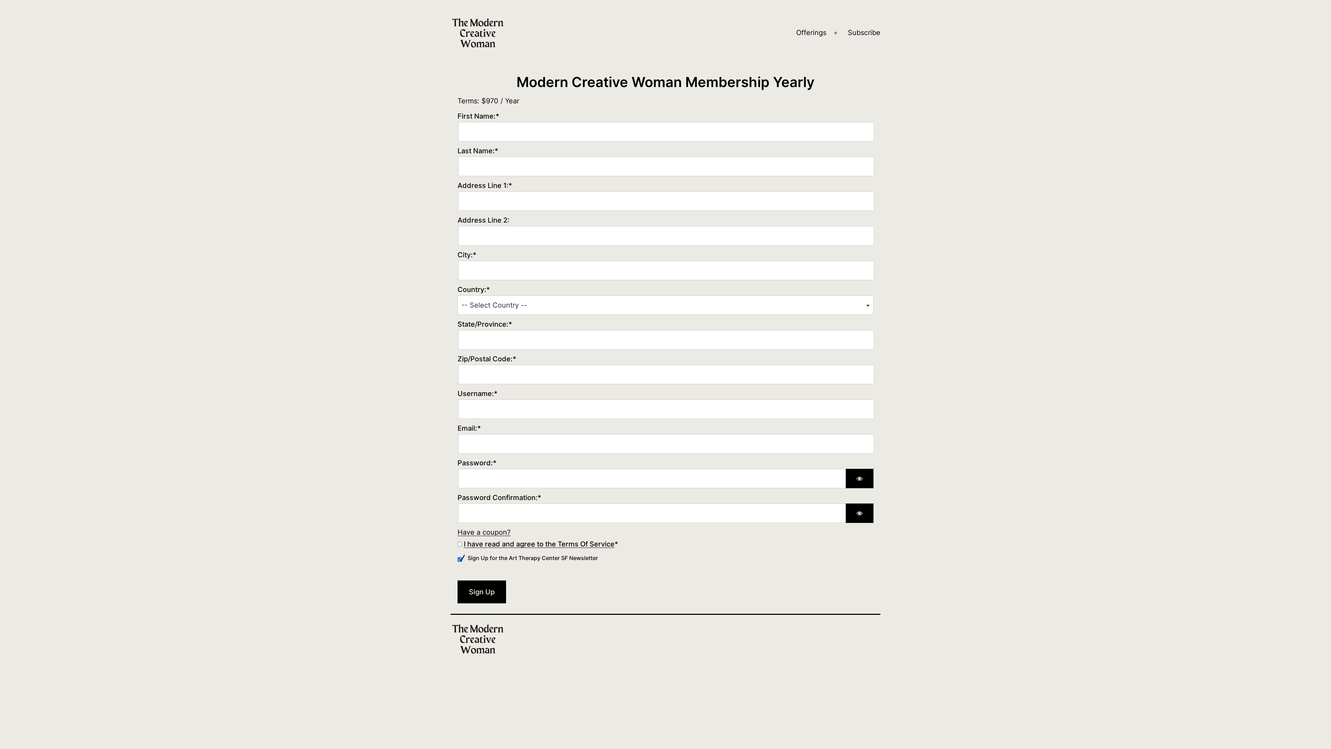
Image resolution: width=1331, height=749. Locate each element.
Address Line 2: (484, 220)
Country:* (474, 289)
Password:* (477, 463)
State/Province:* (485, 324)
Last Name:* (478, 151)
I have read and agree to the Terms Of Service (539, 544)
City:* (467, 255)
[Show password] (859, 478)
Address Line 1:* (485, 185)
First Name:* (478, 116)
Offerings (811, 32)
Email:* (469, 428)
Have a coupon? (484, 532)
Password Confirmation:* (499, 497)
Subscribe (864, 32)
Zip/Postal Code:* (487, 359)
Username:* (477, 393)
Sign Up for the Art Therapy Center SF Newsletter (533, 557)
